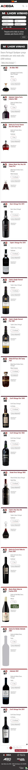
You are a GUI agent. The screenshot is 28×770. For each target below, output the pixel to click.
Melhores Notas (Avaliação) (8, 63)
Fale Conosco (17, 764)
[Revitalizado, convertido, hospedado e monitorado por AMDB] (26, 768)
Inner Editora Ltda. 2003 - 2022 (7, 764)
